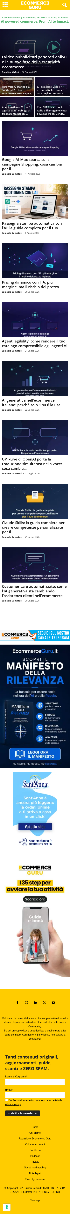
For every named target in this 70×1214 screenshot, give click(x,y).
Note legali (35, 1173)
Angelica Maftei (10, 72)
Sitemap (35, 1200)
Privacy (35, 1161)
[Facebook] (17, 1003)
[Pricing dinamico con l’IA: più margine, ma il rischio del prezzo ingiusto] (35, 260)
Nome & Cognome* (16, 1076)
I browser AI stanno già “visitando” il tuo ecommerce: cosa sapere (16, 90)
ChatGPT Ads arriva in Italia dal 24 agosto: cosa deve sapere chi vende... (52, 110)
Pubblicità (35, 1150)
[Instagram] (26, 1003)
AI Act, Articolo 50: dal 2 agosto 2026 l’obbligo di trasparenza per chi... (16, 110)
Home (35, 1127)
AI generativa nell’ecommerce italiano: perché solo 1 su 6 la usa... (32, 402)
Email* (9, 1089)
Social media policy (35, 1167)
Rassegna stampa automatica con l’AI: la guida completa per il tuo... (32, 225)
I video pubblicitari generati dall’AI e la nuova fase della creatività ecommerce (34, 62)
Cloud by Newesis (35, 1179)
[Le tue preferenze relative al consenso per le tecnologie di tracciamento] (6, 1207)
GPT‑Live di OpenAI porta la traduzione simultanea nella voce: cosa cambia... (32, 464)
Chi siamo (35, 1132)
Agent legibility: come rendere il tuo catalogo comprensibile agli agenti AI (34, 343)
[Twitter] (44, 1003)
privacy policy (13, 1104)
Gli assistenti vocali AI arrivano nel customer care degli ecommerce (50, 90)
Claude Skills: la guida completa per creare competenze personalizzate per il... (33, 527)
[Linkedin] (35, 1003)
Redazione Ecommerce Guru (35, 1138)
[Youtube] (53, 1003)
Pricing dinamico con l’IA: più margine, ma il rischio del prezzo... (32, 284)
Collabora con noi (35, 1144)
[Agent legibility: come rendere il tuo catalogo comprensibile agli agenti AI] (35, 319)
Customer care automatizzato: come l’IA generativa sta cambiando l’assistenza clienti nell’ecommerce (34, 591)
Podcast (35, 1156)
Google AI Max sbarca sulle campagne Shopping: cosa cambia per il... (32, 164)
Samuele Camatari (12, 173)
